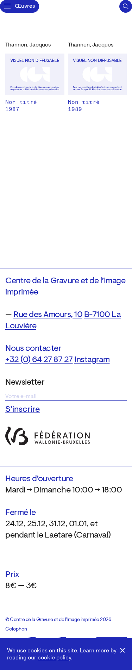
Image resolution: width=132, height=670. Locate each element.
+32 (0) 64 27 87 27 (39, 360)
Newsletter (24, 382)
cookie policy (54, 657)
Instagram (92, 360)
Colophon (16, 629)
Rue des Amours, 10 (47, 315)
